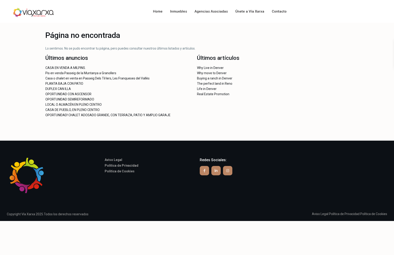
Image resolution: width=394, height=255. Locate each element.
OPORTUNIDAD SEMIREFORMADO (69, 99)
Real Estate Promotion (213, 94)
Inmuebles (178, 11)
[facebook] (204, 170)
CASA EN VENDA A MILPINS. (65, 68)
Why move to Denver (212, 73)
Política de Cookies (373, 214)
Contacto (279, 11)
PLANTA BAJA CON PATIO (64, 83)
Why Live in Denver (210, 68)
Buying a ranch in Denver (214, 78)
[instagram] (227, 170)
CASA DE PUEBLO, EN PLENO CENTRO (72, 110)
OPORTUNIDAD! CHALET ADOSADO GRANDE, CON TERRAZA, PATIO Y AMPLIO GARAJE (108, 115)
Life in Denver (207, 89)
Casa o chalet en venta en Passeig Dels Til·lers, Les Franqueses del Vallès (97, 78)
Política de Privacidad (344, 214)
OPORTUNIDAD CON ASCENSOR (68, 94)
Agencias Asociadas (211, 11)
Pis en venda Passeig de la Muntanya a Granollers (80, 73)
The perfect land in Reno (214, 83)
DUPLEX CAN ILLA (58, 89)
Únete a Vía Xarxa (249, 11)
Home (158, 11)
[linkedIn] (216, 170)
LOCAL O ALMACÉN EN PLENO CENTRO (73, 104)
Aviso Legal (320, 214)
